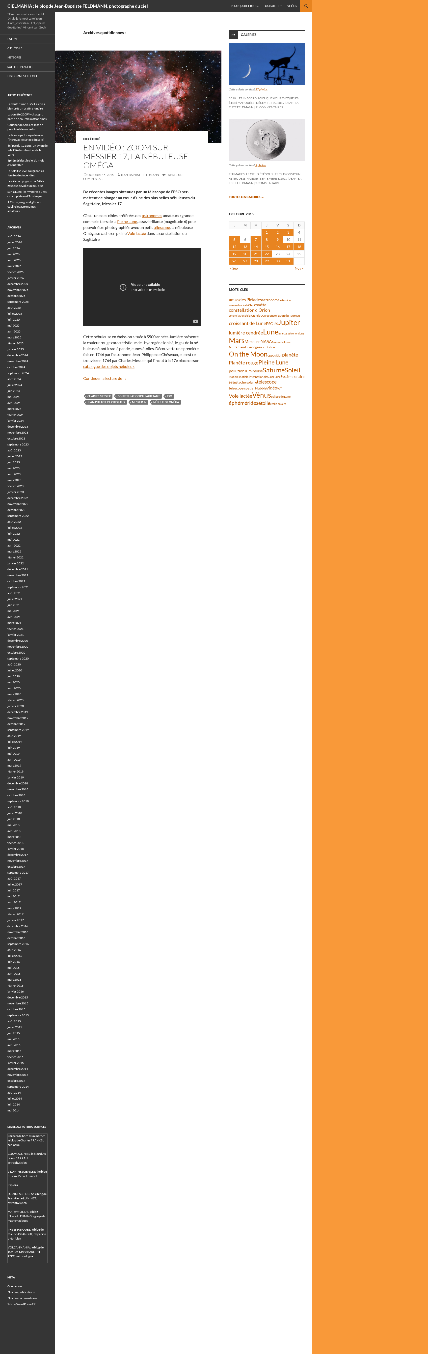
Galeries (249, 34)
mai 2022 (13, 539)
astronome (270, 300)
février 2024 (15, 414)
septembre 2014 (18, 1086)
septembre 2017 (18, 872)
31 (288, 261)
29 (267, 261)
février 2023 (15, 486)
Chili (251, 305)
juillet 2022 (14, 527)
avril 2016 (14, 973)
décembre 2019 (17, 712)
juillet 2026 (14, 242)
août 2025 (14, 307)
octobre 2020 (16, 652)
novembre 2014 (17, 1075)
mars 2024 (14, 409)
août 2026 (14, 236)
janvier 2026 (15, 278)
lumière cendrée (246, 332)
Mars (236, 340)
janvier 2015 (15, 1063)
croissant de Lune (247, 323)
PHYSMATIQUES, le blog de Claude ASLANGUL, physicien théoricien (27, 1234)
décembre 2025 (17, 284)
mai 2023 (13, 468)
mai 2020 (13, 682)
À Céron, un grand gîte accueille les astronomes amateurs (24, 206)
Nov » (299, 268)
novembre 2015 (17, 1003)
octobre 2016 (16, 938)
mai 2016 (13, 967)
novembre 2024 (17, 361)
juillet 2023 (14, 456)
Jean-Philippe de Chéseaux (106, 402)
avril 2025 (14, 331)
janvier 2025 (15, 349)
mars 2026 (14, 266)
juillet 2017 (14, 884)
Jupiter (289, 322)
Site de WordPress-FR (21, 1304)
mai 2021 (13, 611)
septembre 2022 (18, 516)
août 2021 (14, 593)
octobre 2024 (16, 367)
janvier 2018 (15, 849)
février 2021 (15, 629)
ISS (275, 324)
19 (234, 254)
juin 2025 (13, 319)
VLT (279, 388)
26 (234, 261)
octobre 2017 (16, 866)
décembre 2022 (17, 498)
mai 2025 (13, 325)
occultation (267, 347)
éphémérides (243, 403)
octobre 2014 (16, 1080)
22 (267, 254)
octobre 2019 (16, 724)
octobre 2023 (16, 438)
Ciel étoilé (91, 139)
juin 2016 (13, 962)
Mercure (252, 341)
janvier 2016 (15, 991)
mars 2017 (14, 908)
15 (267, 247)
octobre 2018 (16, 795)
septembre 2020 (18, 658)
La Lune (12, 38)
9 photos (260, 165)
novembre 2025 (17, 290)
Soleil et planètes (20, 66)
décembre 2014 (17, 1069)
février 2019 (15, 771)
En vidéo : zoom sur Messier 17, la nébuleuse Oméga (135, 156)
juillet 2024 (14, 385)
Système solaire (292, 376)
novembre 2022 (17, 504)
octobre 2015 (16, 1009)
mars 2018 (14, 837)
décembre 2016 (17, 926)
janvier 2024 (15, 420)
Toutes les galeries (246, 197)
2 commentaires (268, 183)
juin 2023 (13, 462)
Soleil (292, 370)
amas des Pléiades (245, 299)
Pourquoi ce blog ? (245, 5)
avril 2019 (14, 759)
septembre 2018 (18, 801)
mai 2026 (13, 254)
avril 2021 (14, 617)
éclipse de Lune (281, 396)
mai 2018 (13, 825)
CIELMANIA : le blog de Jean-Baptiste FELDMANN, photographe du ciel (77, 6)
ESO (169, 396)
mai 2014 (13, 1110)
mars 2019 (14, 765)
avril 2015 (14, 1045)
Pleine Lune (127, 221)
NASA (266, 341)
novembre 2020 (17, 646)
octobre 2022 (16, 510)
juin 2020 (13, 676)
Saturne (274, 370)
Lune (270, 331)
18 (299, 247)
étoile (264, 403)
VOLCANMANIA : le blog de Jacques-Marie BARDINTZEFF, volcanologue (26, 1251)
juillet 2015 (14, 1027)
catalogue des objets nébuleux (108, 366)
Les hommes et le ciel (22, 76)
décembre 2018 (17, 783)
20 (245, 254)
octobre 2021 (16, 581)
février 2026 (15, 272)
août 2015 (14, 1021)
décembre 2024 (17, 355)
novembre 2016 (17, 932)
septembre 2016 (18, 944)
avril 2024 (14, 403)
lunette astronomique (291, 333)
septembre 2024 (18, 373)
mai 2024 (13, 397)
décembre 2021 (17, 569)
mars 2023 (14, 480)
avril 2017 (14, 902)
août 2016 (14, 950)
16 (278, 247)
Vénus (261, 395)
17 (288, 247)
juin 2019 (13, 747)
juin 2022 (13, 533)
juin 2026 (13, 248)
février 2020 (15, 700)
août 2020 (14, 664)
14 (256, 247)
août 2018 (14, 807)
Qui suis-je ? (273, 5)
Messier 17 (139, 402)
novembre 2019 (17, 718)
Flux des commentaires (22, 1298)
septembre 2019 (18, 730)
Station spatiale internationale (248, 377)
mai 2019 (13, 753)
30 (278, 261)
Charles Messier (99, 396)
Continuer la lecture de (105, 378)
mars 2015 (14, 1051)
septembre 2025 (18, 302)
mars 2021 (14, 623)
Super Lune (274, 376)
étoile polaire (278, 403)
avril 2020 (14, 688)
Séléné (233, 382)
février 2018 (15, 843)
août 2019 (14, 736)
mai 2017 (13, 896)
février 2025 (15, 343)
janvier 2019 (15, 777)
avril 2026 (14, 260)
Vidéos (292, 5)
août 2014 (14, 1092)
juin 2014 (13, 1104)
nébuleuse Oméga (166, 402)
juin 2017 (13, 890)
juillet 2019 (14, 742)
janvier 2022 (15, 563)
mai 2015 (13, 1039)
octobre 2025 (16, 296)
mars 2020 (14, 694)
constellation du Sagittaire (139, 396)
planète (290, 355)
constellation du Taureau (284, 315)
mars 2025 (14, 337)
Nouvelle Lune (281, 342)
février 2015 (15, 1057)
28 (256, 261)
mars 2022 (14, 551)
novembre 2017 (17, 860)
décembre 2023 (17, 426)
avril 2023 (14, 474)
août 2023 (14, 450)
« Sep (234, 268)
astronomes (152, 215)
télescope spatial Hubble (248, 388)
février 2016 (15, 985)
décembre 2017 (17, 855)
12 (234, 247)
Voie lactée (136, 233)
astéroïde (285, 300)
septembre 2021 (18, 587)
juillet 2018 (14, 813)
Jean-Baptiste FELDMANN (140, 175)
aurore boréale (238, 305)
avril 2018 (14, 831)
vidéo (272, 387)
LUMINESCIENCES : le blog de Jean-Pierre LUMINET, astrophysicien (27, 1198)
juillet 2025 (14, 313)
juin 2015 (13, 1033)
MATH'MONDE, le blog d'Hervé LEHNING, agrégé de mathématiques (26, 1216)
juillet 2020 (14, 670)
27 (245, 261)
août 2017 (14, 878)
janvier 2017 (15, 920)
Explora (13, 1185)
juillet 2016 (14, 956)
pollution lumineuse (246, 370)
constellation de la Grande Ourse (248, 315)
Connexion (14, 1286)
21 (256, 254)
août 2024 (14, 379)
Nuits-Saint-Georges (244, 347)
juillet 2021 (14, 599)
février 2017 (15, 914)
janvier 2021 (15, 634)
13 (245, 247)
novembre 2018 (17, 789)
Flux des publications (21, 1292)
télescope (162, 227)
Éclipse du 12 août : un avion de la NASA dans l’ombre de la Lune (27, 150)
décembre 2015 (17, 997)
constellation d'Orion (249, 310)
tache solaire (247, 382)
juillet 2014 (14, 1098)
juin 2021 (13, 605)
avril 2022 (14, 545)
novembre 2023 (17, 432)
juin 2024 (13, 391)
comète (260, 305)
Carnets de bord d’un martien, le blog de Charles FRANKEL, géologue (27, 1140)
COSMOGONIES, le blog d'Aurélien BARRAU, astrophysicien (27, 1158)
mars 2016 (14, 979)
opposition (275, 355)
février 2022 (15, 557)
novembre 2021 (17, 575)
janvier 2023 (15, 492)
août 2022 (14, 522)
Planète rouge (243, 362)
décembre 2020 (17, 640)
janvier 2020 (15, 706)
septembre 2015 (18, 1015)
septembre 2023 (18, 444)
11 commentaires (269, 107)
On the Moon (248, 354)
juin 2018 (13, 819)
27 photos (261, 89)
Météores (14, 57)
